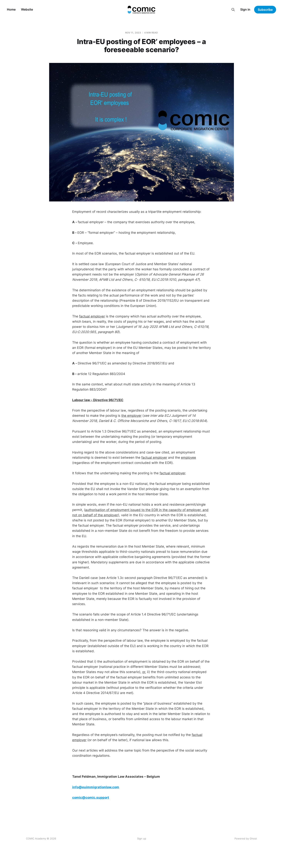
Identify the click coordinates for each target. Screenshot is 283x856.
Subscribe (265, 10)
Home (11, 9)
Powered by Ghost (245, 838)
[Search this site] (233, 10)
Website (27, 9)
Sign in (245, 9)
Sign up (141, 838)
